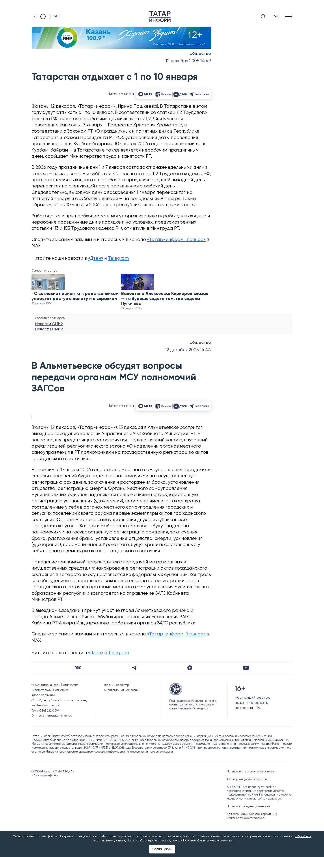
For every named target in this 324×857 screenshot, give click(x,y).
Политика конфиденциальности (248, 806)
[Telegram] (134, 668)
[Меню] (288, 16)
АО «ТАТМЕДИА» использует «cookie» (251, 787)
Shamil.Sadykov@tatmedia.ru (246, 818)
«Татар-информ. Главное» (176, 239)
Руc (35, 16)
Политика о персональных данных (250, 771)
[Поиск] (263, 16)
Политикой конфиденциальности (207, 840)
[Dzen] (189, 667)
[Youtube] (246, 667)
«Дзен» (95, 258)
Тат (56, 16)
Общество (200, 54)
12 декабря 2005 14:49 (188, 61)
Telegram (118, 258)
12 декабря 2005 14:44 (188, 350)
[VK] (78, 668)
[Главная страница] (160, 16)
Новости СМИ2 (49, 324)
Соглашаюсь (162, 849)
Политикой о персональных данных (153, 840)
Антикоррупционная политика (247, 779)
